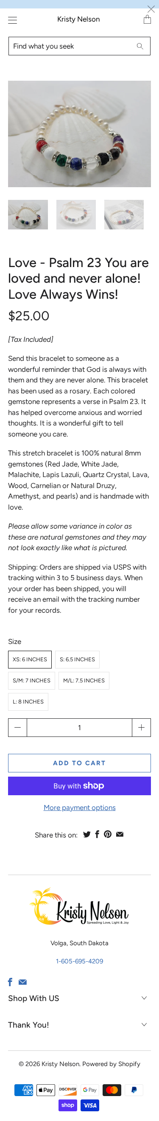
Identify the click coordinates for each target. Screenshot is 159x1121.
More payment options (80, 807)
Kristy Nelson (78, 19)
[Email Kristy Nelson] (23, 982)
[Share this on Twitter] (87, 834)
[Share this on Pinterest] (108, 834)
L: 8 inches (28, 701)
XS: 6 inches (30, 659)
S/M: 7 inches (31, 680)
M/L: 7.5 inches (84, 680)
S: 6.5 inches (77, 659)
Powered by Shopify (111, 1064)
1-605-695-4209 (79, 961)
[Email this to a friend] (120, 834)
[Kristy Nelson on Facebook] (10, 982)
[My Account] (10, 20)
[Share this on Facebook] (97, 834)
